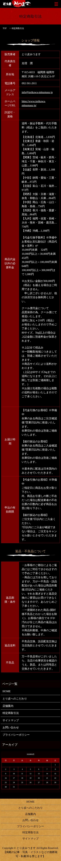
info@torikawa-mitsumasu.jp (37, 92)
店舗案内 (8, 705)
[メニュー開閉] (56, 4)
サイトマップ (11, 720)
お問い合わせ (11, 727)
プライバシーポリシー (16, 734)
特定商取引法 (11, 713)
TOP (5, 28)
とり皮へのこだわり (15, 698)
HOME (7, 691)
